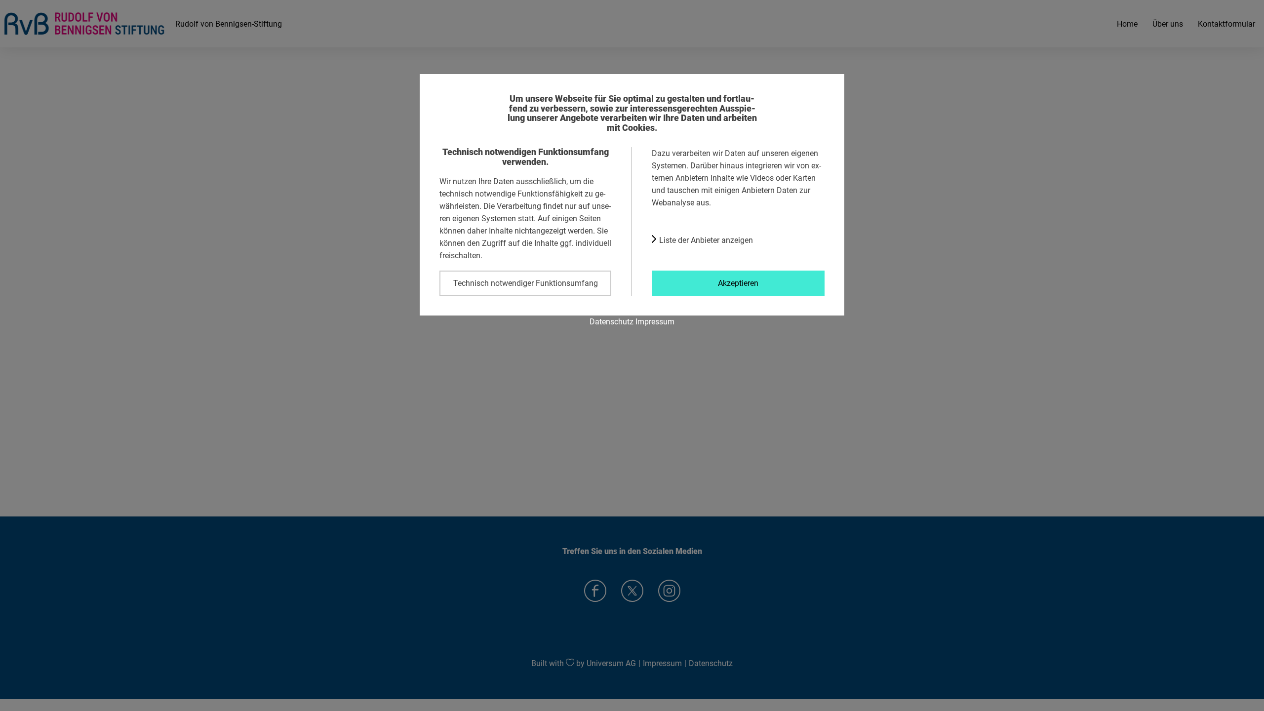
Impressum (654, 321)
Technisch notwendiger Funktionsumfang (525, 282)
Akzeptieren (738, 282)
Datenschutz (611, 321)
